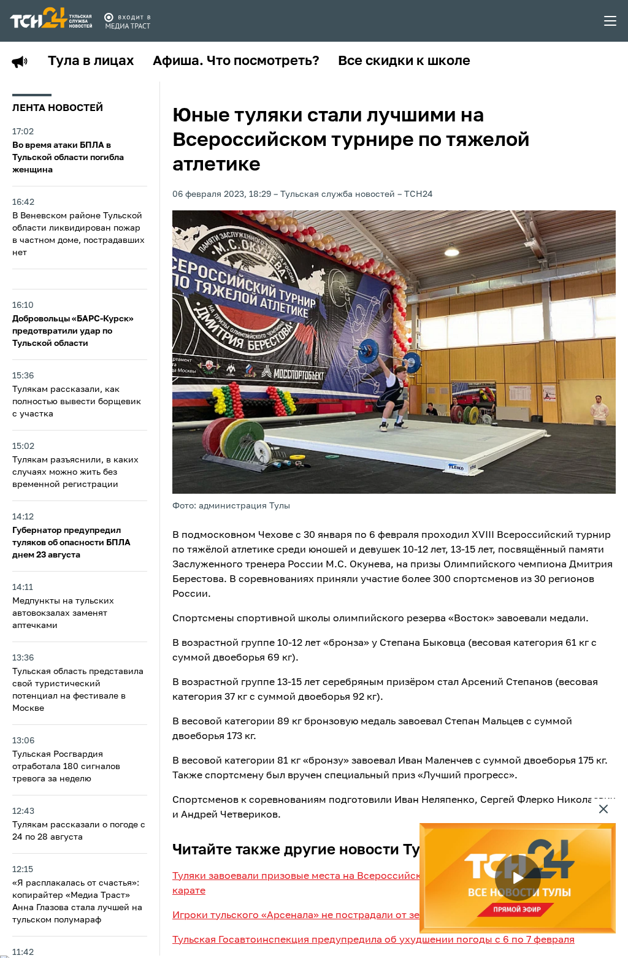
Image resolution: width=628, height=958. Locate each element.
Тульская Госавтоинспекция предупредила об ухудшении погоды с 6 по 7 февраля (373, 940)
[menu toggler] (610, 20)
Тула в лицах (91, 61)
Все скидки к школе (404, 61)
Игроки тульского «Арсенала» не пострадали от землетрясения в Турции (350, 916)
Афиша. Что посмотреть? (236, 61)
